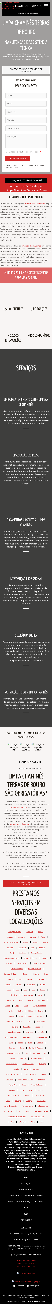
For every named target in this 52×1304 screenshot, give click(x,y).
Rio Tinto (9, 1080)
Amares (33, 937)
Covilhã (10, 979)
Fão (25, 990)
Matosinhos (41, 1021)
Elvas (20, 979)
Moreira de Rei (41, 1037)
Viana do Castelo (10, 1106)
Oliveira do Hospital (13, 1053)
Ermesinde (40, 979)
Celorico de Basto (10, 974)
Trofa (8, 1101)
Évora (9, 990)
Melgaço (15, 1027)
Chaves (24, 974)
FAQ (26, 1208)
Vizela (42, 1122)
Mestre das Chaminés (11, 1295)
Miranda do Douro (14, 1032)
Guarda (30, 1000)
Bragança (22, 953)
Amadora (10, 937)
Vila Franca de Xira (41, 1111)
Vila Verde (22, 1122)
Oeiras (22, 1048)
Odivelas (12, 1048)
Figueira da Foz (27, 995)
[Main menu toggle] (46, 5)
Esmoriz (8, 984)
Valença (18, 1101)
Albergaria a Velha (14, 932)
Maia (30, 1016)
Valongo (29, 1101)
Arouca (25, 942)
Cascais (9, 963)
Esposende (31, 984)
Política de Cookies (26, 1263)
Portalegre (42, 1064)
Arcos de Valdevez (11, 942)
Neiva (30, 1043)
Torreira (27, 1095)
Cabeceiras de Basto (11, 958)
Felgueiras (13, 995)
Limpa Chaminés (37, 1139)
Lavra (26, 1006)
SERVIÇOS (26, 1184)
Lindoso (20, 1011)
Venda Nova (41, 1101)
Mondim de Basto (11, 1037)
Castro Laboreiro (17, 969)
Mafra (21, 1016)
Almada (40, 932)
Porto (26, 1069)
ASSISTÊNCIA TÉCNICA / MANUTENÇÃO (26, 1202)
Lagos (17, 1006)
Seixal (24, 1085)
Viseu (33, 1122)
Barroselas (22, 947)
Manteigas (40, 1016)
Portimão (15, 1069)
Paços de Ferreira (39, 1053)
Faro (33, 990)
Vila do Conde (24, 1111)
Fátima (42, 990)
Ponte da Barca (11, 1064)
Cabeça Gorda (36, 953)
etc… (32, 1170)
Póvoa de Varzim (30, 1074)
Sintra (31, 1090)
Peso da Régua (36, 1058)
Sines (22, 1090)
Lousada (11, 1016)
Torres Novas (39, 1095)
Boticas (42, 947)
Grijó (20, 1000)
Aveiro (35, 942)
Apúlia (43, 937)
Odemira (40, 1043)
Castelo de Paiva (39, 963)
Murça (11, 1043)
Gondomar (10, 1000)
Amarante (21, 937)
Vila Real (11, 1122)
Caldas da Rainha (30, 958)
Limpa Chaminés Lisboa (17, 1139)
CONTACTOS (26, 1220)
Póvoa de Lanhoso (12, 1074)
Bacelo (45, 942)
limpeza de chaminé (18, 807)
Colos (46, 974)
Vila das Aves (43, 1106)
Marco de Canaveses (14, 1021)
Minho (38, 1027)
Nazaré (20, 1043)
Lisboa (30, 1011)
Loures (40, 1011)
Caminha (45, 958)
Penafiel (23, 1058)
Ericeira (29, 979)
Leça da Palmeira (39, 1006)
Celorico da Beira (34, 969)
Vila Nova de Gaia (37, 1117)
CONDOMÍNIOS (26, 1190)
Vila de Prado (9, 1111)
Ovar (26, 1053)
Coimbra (36, 974)
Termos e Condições (26, 1266)
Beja (32, 947)
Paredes (12, 1058)
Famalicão (9, 1153)
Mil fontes (26, 1027)
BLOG (26, 1214)
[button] (5, 748)
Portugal (36, 1069)
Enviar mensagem (18, 158)
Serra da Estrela (37, 1085)
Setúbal (12, 1090)
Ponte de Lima (27, 1064)
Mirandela (29, 1032)
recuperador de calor (19, 824)
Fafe (17, 990)
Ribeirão (44, 1074)
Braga (12, 953)
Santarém (41, 1080)
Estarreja (43, 984)
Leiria (10, 1011)
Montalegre (27, 1037)
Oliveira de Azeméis (36, 1048)
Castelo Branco (22, 963)
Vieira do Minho (27, 1106)
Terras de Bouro (13, 1095)
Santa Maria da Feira (25, 1080)
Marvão (29, 1021)
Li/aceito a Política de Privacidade (25, 152)
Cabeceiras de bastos (27, 1156)
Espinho (19, 984)
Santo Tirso (13, 1085)
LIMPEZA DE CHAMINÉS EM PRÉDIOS (26, 1196)
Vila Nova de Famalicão (16, 1117)
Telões (40, 1090)
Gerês (40, 995)
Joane (7, 1006)
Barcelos (10, 947)
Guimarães (41, 1000)
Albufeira (29, 932)
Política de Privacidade (26, 1261)
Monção (41, 1032)
